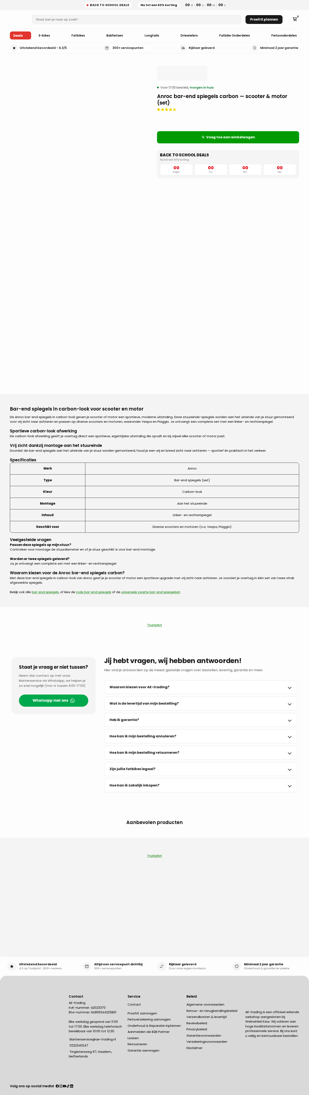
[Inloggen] (289, 19)
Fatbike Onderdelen (235, 35)
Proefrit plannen (264, 19)
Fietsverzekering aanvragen (149, 1019)
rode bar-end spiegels (93, 592)
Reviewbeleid (196, 1023)
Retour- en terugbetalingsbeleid (211, 1011)
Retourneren (137, 1044)
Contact (134, 1004)
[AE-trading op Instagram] (60, 1086)
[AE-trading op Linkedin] (71, 1086)
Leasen (133, 1038)
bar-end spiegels (45, 592)
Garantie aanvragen (143, 1050)
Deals (18, 35)
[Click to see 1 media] (21, 370)
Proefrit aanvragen (142, 1013)
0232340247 (78, 1045)
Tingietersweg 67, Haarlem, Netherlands (90, 1054)
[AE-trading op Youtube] (64, 1086)
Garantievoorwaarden (203, 1035)
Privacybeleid (196, 1029)
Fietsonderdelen (284, 35)
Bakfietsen (115, 35)
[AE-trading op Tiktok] (68, 1086)
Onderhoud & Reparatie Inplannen (154, 1025)
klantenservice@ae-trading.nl (92, 1039)
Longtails (152, 35)
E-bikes (45, 35)
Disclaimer (194, 1048)
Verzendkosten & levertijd (206, 1017)
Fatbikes (78, 35)
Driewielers (189, 35)
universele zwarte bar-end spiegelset (150, 592)
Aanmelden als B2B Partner (149, 1032)
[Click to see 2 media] (45, 370)
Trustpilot (154, 625)
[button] (167, 109)
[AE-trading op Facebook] (57, 1086)
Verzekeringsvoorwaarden (206, 1041)
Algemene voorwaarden (205, 1004)
